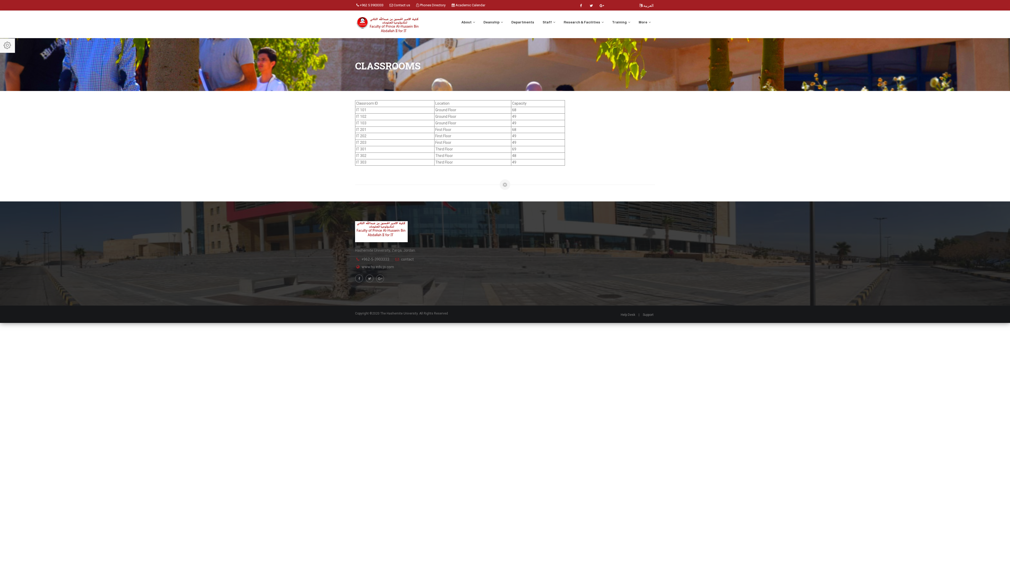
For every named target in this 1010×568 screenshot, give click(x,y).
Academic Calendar (470, 5)
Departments (522, 22)
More (643, 22)
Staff (547, 22)
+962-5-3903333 (375, 259)
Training (619, 22)
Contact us (401, 5)
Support (648, 315)
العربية (648, 5)
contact (407, 259)
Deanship (491, 22)
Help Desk (628, 315)
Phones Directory (432, 5)
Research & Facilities (582, 22)
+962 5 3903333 (371, 5)
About (466, 22)
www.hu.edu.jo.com (378, 267)
